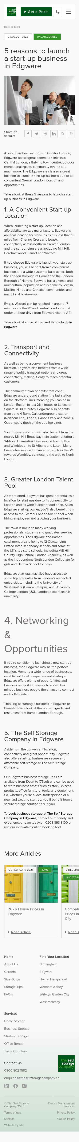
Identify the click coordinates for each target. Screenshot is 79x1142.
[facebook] (28, 133)
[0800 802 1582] (57, 11)
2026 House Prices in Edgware (26, 911)
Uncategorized (47, 36)
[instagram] (24, 1086)
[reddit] (45, 133)
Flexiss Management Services (61, 1105)
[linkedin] (54, 133)
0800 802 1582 (15, 1070)
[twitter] (36, 133)
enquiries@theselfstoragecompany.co (31, 1077)
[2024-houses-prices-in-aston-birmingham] (31, 884)
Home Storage (45, 869)
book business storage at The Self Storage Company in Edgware (38, 815)
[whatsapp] (62, 133)
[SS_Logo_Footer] (66, 1057)
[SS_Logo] (11, 8)
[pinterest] (71, 133)
